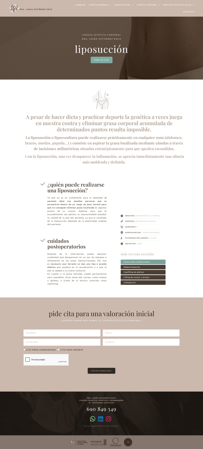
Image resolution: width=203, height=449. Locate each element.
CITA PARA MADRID (71, 350)
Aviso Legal (90, 426)
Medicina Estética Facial (177, 5)
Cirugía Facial (122, 5)
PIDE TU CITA (101, 60)
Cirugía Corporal (147, 5)
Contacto (189, 12)
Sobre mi (80, 5)
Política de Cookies (108, 426)
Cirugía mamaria (98, 5)
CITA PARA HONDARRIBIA (41, 350)
